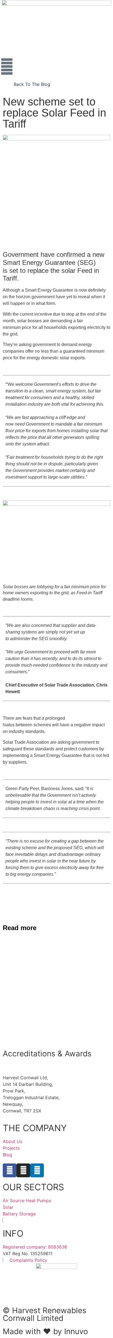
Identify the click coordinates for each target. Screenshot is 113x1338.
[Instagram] (23, 1170)
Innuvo (76, 1331)
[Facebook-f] (9, 1170)
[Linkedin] (37, 1170)
